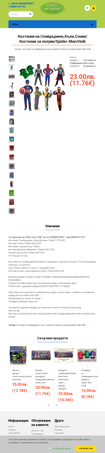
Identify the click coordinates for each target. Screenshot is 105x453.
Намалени (59, 433)
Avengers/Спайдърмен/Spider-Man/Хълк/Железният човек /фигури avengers (67, 379)
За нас (11, 426)
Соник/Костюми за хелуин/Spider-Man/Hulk (65, 325)
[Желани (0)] (87, 8)
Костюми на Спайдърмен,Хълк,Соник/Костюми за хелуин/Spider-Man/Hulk (57, 49)
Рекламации (37, 433)
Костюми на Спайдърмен (27, 325)
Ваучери (58, 429)
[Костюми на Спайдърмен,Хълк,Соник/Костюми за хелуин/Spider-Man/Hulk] (42, 87)
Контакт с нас (38, 430)
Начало (17, 49)
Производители (61, 426)
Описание (52, 226)
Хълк (42, 325)
